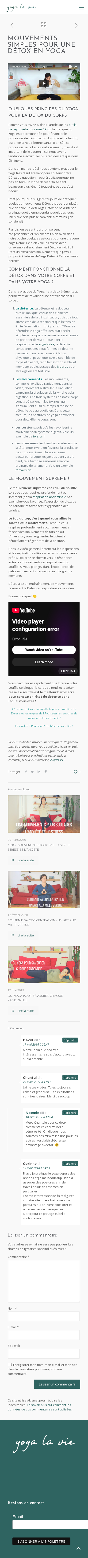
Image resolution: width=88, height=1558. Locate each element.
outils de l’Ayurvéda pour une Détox (42, 127)
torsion (38, 436)
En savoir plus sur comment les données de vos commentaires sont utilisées (40, 1407)
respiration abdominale (49, 497)
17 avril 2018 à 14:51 (36, 1168)
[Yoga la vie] (21, 7)
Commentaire (18, 1257)
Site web (14, 1346)
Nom (12, 1308)
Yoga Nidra (46, 344)
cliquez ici (56, 760)
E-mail (13, 1327)
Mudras (62, 366)
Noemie (32, 1112)
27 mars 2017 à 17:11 (37, 1082)
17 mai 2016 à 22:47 (36, 1045)
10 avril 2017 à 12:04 (39, 1117)
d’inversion (23, 470)
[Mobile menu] (82, 7)
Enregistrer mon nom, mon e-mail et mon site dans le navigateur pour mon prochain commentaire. (42, 1369)
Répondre (70, 1040)
